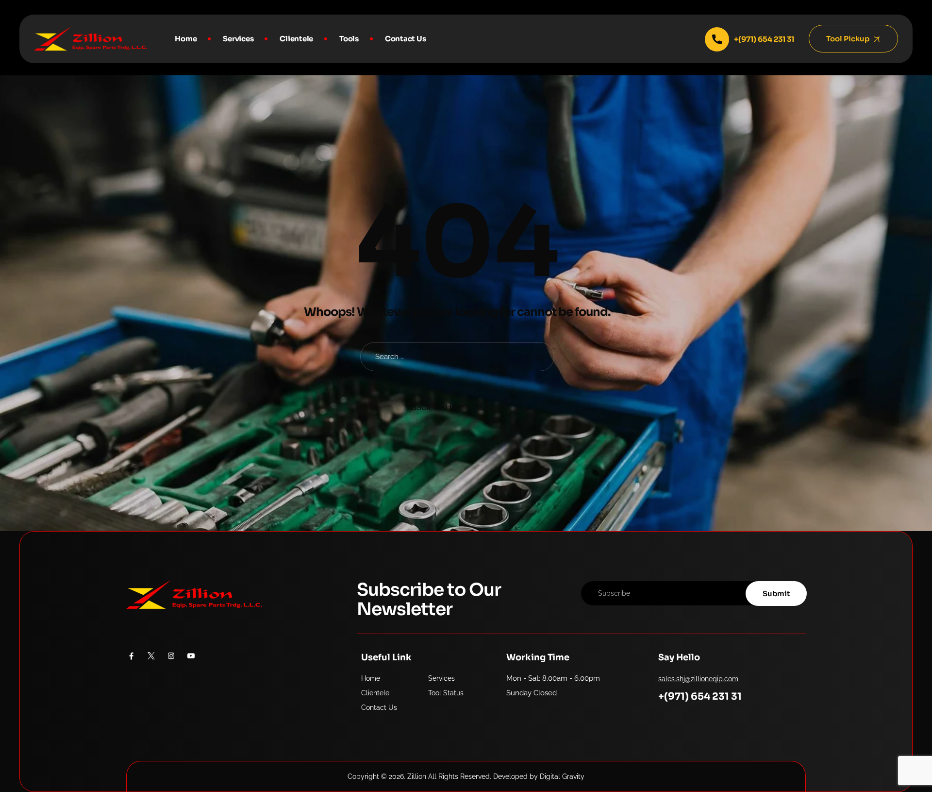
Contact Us (405, 38)
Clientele (296, 38)
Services (238, 38)
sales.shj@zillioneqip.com (698, 679)
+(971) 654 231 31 (700, 696)
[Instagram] (171, 656)
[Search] (539, 357)
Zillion (416, 776)
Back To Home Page (452, 407)
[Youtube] (191, 656)
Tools (349, 38)
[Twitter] (151, 656)
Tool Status (446, 693)
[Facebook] (131, 656)
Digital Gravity (562, 776)
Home (186, 38)
